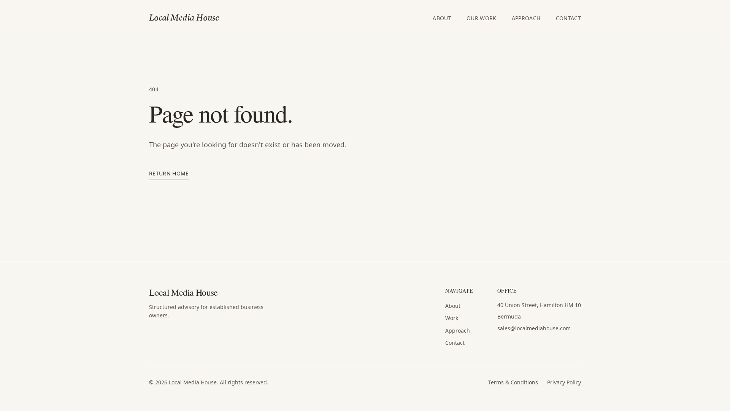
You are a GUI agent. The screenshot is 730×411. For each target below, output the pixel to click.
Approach (526, 18)
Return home (169, 173)
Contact (568, 18)
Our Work (482, 18)
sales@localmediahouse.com (534, 328)
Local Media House (184, 18)
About (442, 18)
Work (451, 318)
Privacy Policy (564, 382)
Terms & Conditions (513, 382)
